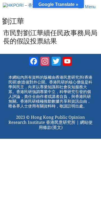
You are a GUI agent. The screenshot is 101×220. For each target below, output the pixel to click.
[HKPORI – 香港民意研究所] (30, 7)
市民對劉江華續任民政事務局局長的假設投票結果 (50, 37)
